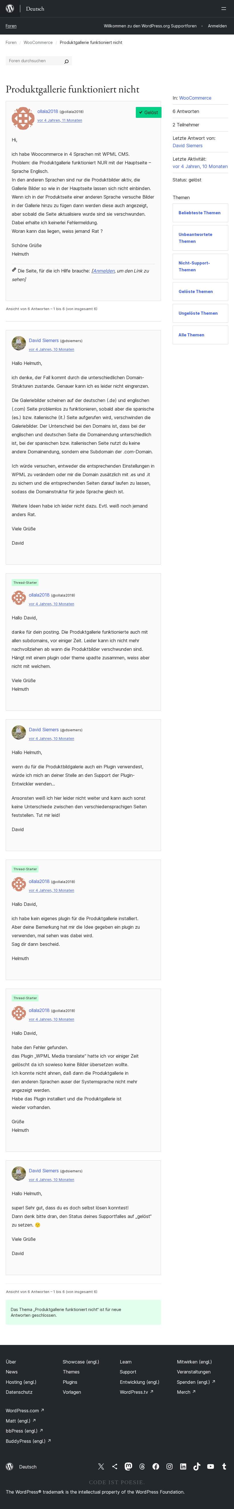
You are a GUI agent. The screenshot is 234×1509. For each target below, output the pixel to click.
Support (128, 1372)
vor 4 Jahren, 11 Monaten (59, 120)
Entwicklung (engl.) (140, 1382)
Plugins (70, 1382)
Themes (71, 1372)
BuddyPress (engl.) (28, 1441)
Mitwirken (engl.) (194, 1362)
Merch (186, 1392)
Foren (11, 25)
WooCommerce (38, 42)
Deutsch (28, 1467)
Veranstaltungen (194, 1372)
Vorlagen (72, 1392)
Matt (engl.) (21, 1421)
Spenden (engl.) (196, 1382)
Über (11, 1362)
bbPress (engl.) (24, 1431)
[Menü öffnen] (225, 8)
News (12, 1372)
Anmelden (103, 271)
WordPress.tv (137, 1392)
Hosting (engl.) (21, 1382)
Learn (126, 1362)
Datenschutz (19, 1392)
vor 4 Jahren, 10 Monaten (51, 349)
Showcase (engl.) (81, 1362)
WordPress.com (25, 1410)
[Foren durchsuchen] (66, 60)
